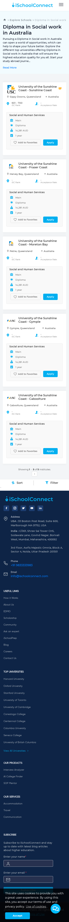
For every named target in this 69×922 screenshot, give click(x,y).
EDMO (7, 611)
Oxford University (13, 686)
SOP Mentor (10, 783)
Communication (13, 817)
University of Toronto (15, 700)
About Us (9, 605)
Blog (6, 645)
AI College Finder (13, 776)
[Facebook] (6, 508)
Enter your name (15, 856)
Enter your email (15, 872)
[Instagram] (15, 508)
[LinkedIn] (40, 508)
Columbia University (15, 728)
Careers (8, 651)
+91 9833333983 (22, 565)
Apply (50, 142)
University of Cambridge (17, 707)
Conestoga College (14, 714)
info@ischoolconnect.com (29, 576)
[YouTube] (32, 508)
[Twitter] (23, 508)
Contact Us (10, 658)
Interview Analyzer (14, 770)
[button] (56, 909)
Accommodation (13, 803)
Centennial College (14, 721)
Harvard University (14, 679)
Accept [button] (17, 915)
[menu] (61, 4)
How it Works (11, 598)
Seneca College (13, 735)
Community (10, 625)
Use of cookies (36, 906)
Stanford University (14, 693)
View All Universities (15, 751)
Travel (7, 810)
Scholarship (10, 618)
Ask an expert (11, 631)
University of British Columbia (20, 742)
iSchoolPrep (10, 638)
